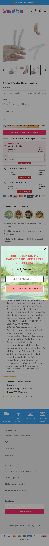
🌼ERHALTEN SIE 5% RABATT (24, 288)
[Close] (45, 249)
